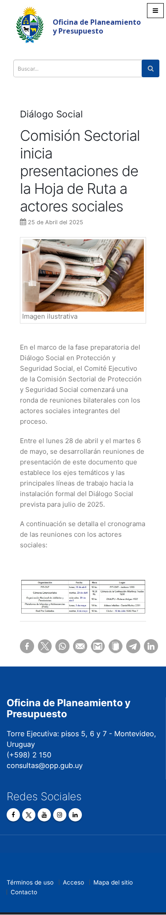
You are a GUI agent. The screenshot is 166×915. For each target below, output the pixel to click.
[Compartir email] (75, 646)
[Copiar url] (111, 646)
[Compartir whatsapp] (57, 646)
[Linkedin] (75, 814)
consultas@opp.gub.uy (45, 765)
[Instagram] (59, 814)
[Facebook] (13, 814)
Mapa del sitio (113, 882)
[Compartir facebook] (22, 646)
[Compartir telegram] (128, 646)
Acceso (73, 882)
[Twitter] (28, 814)
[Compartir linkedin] (146, 646)
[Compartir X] (40, 646)
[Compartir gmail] (93, 646)
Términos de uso (30, 882)
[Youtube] (44, 814)
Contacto (24, 892)
